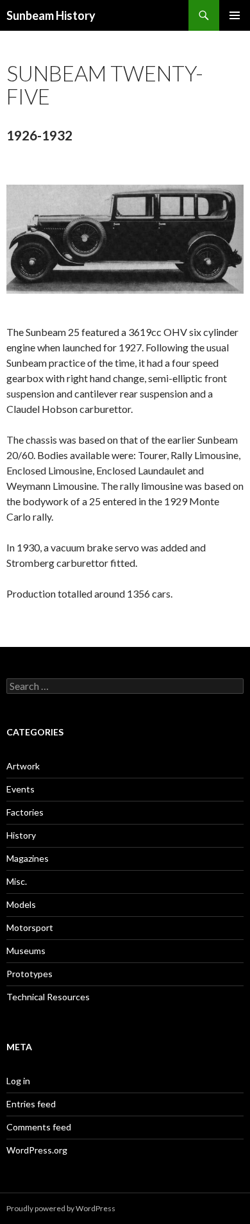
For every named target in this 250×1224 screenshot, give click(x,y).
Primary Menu (234, 15)
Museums (26, 950)
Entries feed (31, 1103)
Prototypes (29, 973)
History (21, 835)
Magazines (27, 858)
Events (20, 789)
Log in (18, 1080)
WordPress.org (36, 1149)
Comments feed (38, 1126)
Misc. (16, 881)
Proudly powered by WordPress (60, 1208)
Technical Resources (48, 996)
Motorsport (29, 927)
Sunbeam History (51, 15)
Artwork (23, 765)
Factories (25, 812)
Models (21, 904)
